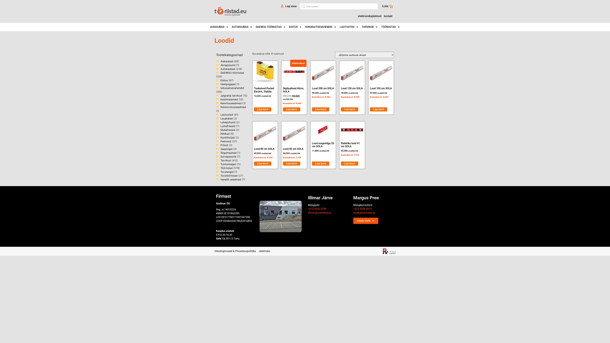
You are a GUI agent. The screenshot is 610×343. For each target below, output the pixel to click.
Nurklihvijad (227, 137)
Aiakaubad (217, 26)
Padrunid (225, 141)
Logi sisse (291, 6)
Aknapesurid (227, 65)
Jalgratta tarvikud (231, 95)
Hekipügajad (228, 84)
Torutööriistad (228, 175)
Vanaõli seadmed (230, 179)
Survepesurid (228, 156)
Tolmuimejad (228, 164)
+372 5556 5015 (362, 208)
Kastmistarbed (229, 99)
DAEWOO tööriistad (268, 26)
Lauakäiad (226, 118)
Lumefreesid (227, 126)
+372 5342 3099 (317, 208)
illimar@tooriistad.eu (319, 212)
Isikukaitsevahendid (318, 26)
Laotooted (347, 26)
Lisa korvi (262, 109)
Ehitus (293, 26)
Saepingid (226, 149)
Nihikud (225, 133)
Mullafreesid (227, 129)
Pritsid (224, 145)
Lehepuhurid (227, 122)
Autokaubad (240, 26)
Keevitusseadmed (230, 103)
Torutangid (227, 171)
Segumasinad (228, 152)
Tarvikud (368, 26)
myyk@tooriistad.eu (364, 212)
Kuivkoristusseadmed (233, 107)
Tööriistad (388, 26)
